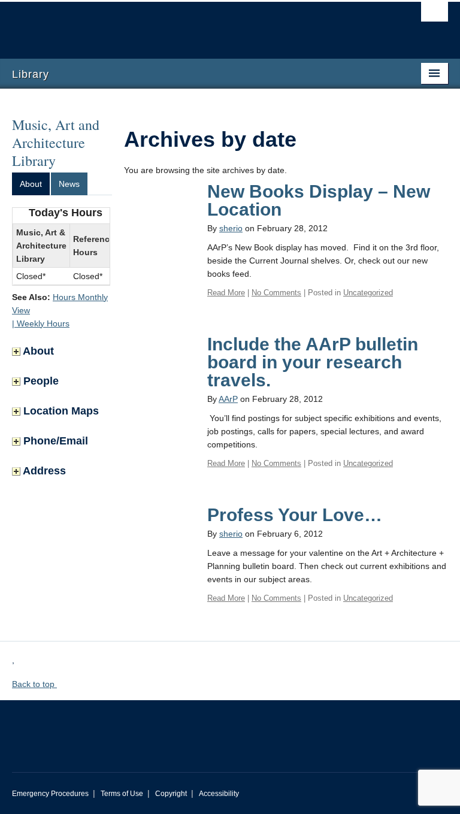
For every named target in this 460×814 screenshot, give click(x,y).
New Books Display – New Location (318, 200)
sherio (231, 228)
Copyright (171, 793)
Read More (226, 292)
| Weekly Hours (40, 323)
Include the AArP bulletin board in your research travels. (312, 362)
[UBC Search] (434, 15)
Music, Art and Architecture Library (55, 142)
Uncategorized (368, 292)
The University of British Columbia (197, 24)
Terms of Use (122, 793)
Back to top (34, 684)
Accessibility (219, 793)
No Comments (276, 292)
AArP (228, 399)
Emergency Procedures (50, 793)
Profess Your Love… (294, 515)
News (69, 184)
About (31, 184)
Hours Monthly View (60, 303)
